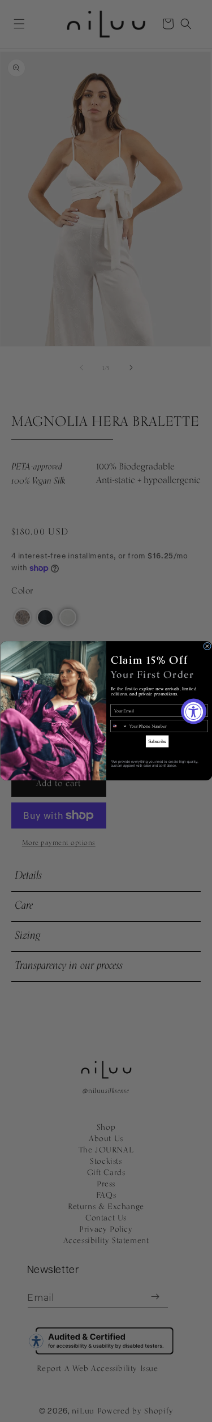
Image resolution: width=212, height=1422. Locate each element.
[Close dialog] (207, 646)
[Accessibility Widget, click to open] (193, 711)
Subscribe (157, 741)
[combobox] (118, 726)
